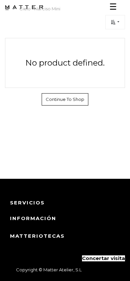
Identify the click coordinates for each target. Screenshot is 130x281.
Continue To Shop (65, 99)
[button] (115, 22)
